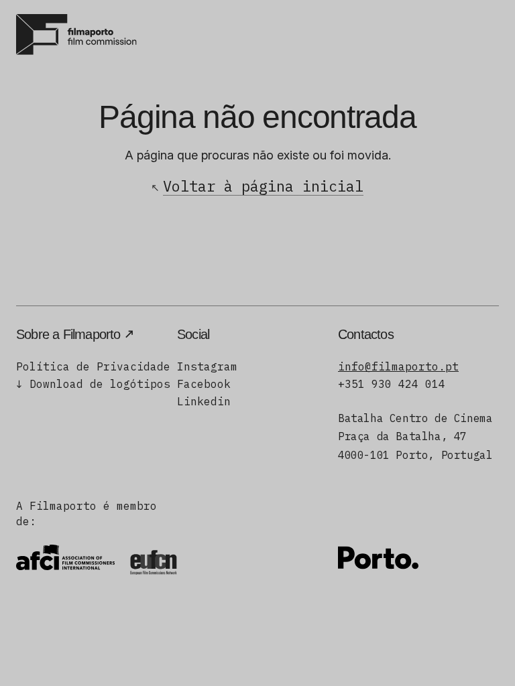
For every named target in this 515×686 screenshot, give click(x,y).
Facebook (204, 384)
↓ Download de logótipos (93, 384)
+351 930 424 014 (391, 384)
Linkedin (204, 401)
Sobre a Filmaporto (68, 334)
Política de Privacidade (93, 366)
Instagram (207, 366)
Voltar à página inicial (263, 186)
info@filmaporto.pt (398, 366)
